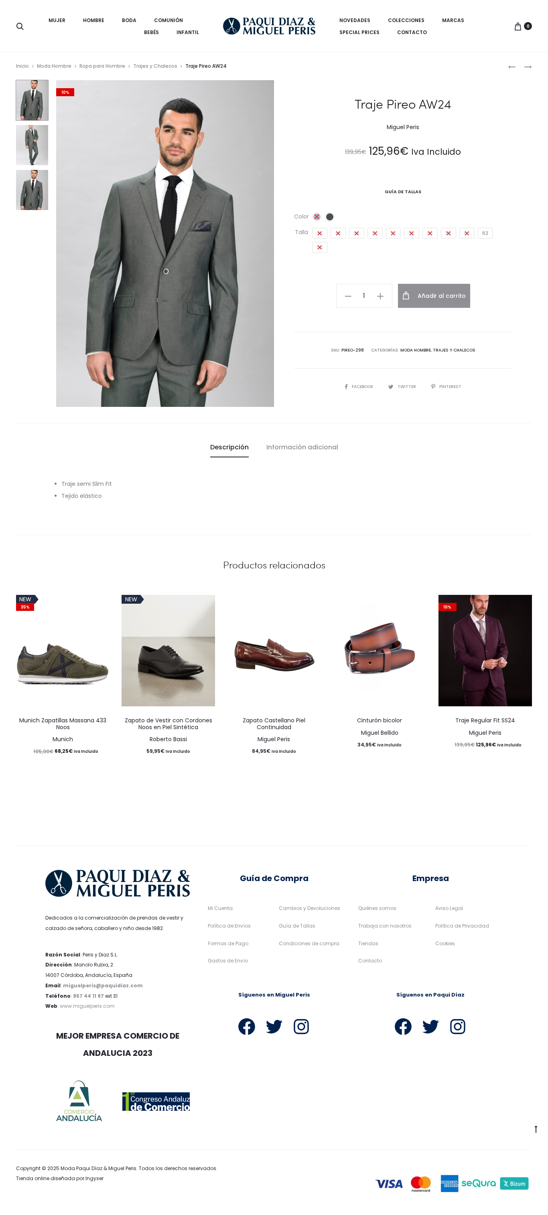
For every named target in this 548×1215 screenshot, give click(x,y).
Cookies (445, 943)
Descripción (229, 447)
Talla (301, 232)
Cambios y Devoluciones (309, 908)
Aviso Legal (449, 908)
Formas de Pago (228, 943)
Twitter (407, 387)
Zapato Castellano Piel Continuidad (274, 723)
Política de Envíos (229, 925)
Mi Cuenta (220, 908)
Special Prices (359, 32)
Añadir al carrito (441, 296)
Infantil (188, 32)
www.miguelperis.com (87, 1006)
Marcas (453, 20)
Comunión (168, 20)
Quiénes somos (377, 908)
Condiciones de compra (309, 943)
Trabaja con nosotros (385, 925)
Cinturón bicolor (379, 720)
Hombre (93, 20)
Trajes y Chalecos (155, 66)
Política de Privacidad (462, 925)
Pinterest (450, 387)
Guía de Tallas (297, 925)
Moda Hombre (54, 66)
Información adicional (302, 447)
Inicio (22, 66)
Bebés (151, 32)
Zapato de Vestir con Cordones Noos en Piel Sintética (168, 723)
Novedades (354, 20)
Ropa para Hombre (102, 66)
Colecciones (406, 20)
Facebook (363, 387)
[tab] (229, 447)
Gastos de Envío (228, 960)
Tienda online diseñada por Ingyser (60, 1178)
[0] (518, 26)
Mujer (57, 20)
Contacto (412, 32)
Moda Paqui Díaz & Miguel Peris (98, 1168)
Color (301, 216)
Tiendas (368, 943)
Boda (129, 20)
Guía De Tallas (403, 191)
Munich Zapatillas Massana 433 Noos (62, 723)
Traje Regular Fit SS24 (485, 720)
